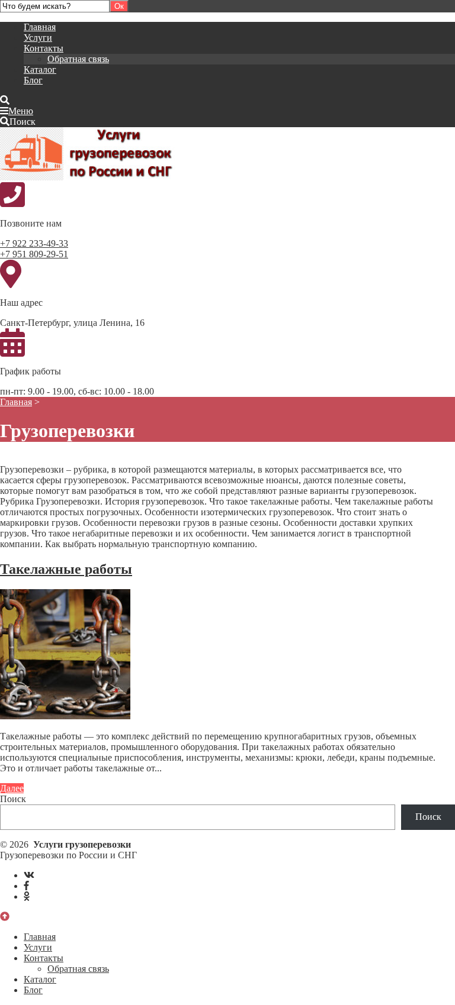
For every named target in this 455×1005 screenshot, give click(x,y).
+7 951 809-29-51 (34, 254)
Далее (12, 788)
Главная (40, 27)
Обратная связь (78, 59)
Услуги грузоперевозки (89, 153)
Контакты (43, 48)
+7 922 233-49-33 (34, 243)
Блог (33, 80)
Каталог (40, 69)
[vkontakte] (29, 875)
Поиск (13, 799)
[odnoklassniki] (27, 896)
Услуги (38, 38)
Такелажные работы (66, 569)
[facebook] (26, 886)
